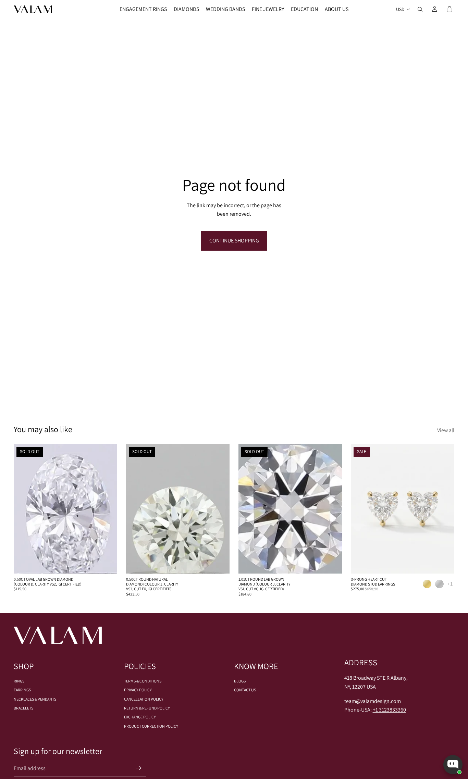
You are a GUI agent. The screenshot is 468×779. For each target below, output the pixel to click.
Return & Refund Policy (147, 708)
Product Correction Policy (151, 726)
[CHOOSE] (444, 563)
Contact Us (245, 689)
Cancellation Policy (143, 699)
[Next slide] (444, 508)
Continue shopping (234, 240)
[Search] (420, 9)
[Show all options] (450, 584)
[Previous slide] (361, 508)
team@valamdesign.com (372, 701)
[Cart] (449, 9)
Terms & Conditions (142, 680)
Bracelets (23, 708)
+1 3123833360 (389, 709)
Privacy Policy (138, 689)
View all (445, 430)
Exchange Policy (140, 716)
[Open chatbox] (453, 764)
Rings (19, 680)
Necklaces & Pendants (35, 699)
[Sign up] (139, 768)
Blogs (240, 680)
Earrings (22, 689)
